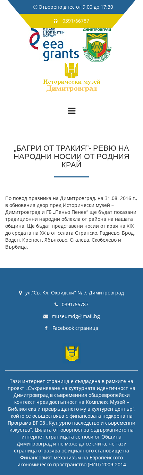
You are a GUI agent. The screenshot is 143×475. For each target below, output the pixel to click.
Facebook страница (74, 328)
